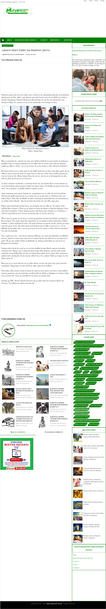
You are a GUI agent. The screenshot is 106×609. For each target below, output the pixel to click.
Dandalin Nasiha (79, 360)
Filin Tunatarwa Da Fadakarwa (89, 368)
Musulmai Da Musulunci (81, 387)
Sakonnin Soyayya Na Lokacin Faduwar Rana (92, 227)
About (85, 0)
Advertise (68, 40)
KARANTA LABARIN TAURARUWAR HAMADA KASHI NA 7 (24, 377)
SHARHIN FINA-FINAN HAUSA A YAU (86, 394)
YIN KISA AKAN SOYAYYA (59, 361)
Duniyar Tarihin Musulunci (94, 364)
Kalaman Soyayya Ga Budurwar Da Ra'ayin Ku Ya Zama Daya (94, 149)
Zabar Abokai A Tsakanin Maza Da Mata (93, 250)
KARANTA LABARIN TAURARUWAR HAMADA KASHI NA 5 (24, 363)
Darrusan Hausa (90, 360)
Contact (91, 0)
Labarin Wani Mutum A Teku (57, 376)
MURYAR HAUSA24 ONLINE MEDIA (37, 325)
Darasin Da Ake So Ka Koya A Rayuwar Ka (94, 295)
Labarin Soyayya (79, 383)
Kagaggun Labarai (7, 45)
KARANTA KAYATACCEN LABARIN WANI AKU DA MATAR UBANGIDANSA (24, 419)
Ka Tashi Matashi (90, 282)
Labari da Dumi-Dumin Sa (94, 379)
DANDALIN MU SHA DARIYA (83, 357)
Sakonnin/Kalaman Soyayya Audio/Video (86, 398)
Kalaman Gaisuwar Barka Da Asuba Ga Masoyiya (94, 194)
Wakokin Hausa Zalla (80, 424)
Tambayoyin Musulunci (81, 405)
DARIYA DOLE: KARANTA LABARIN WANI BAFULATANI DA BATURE (93, 482)
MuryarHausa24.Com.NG (54, 603)
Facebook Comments (54, 432)
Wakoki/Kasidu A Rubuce (81, 417)
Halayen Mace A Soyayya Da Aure (94, 205)
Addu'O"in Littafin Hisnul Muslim (84, 342)
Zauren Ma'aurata (94, 424)
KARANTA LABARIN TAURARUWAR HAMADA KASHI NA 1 (58, 419)
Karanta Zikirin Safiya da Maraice (93, 491)
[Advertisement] (71, 20)
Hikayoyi (86, 372)
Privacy (96, 0)
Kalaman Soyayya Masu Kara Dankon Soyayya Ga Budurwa (94, 216)
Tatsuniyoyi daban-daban (81, 409)
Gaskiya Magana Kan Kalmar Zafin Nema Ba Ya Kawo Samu (94, 138)
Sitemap (102, 0)
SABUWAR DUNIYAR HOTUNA (84, 390)
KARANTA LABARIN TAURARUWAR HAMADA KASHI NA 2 (58, 349)
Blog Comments (18, 432)
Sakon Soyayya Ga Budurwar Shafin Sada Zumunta (94, 306)
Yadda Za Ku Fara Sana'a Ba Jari (94, 317)
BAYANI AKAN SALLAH (82, 353)
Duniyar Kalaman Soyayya (26, 40)
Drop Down (55, 40)
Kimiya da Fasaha (79, 379)
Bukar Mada (16, 156)
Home (74, 555)
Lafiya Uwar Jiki (91, 383)
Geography (76, 567)
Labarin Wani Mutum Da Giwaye (24, 404)
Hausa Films (77, 372)
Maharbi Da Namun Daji (24, 347)
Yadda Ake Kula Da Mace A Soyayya (93, 171)
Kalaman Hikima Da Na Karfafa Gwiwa (86, 375)
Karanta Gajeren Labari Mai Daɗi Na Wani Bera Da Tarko (24, 391)
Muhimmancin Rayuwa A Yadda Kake (93, 160)
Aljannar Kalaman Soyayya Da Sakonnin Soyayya (89, 345)
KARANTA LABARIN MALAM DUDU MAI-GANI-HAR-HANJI (57, 391)
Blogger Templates (51, 607)
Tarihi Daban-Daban (96, 405)
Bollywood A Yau (97, 353)
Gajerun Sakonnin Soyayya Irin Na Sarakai (94, 327)
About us (75, 564)
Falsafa (76, 368)
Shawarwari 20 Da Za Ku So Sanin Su (94, 261)
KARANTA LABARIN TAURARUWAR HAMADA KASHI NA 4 (58, 405)
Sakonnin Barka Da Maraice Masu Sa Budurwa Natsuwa (94, 272)
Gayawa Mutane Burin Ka (93, 181)
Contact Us (76, 561)
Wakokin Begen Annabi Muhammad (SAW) (87, 420)
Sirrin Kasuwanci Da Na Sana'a (83, 402)
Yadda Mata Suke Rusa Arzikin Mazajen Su (92, 239)
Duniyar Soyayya (79, 364)
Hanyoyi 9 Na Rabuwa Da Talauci (93, 126)
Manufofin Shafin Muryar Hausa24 (83, 558)
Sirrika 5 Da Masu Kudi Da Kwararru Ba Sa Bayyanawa (94, 115)
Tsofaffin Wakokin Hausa (81, 413)
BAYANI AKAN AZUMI (81, 349)
